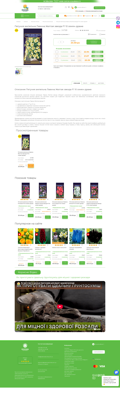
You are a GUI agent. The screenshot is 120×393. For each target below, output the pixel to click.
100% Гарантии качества (70, 368)
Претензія (67, 376)
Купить (30, 215)
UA (99, 15)
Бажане (103, 34)
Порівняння (93, 34)
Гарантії (85, 83)
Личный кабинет (99, 344)
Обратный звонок (99, 7)
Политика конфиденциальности (72, 369)
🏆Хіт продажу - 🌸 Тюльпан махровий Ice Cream (88, 11)
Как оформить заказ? (70, 374)
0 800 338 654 (44, 9)
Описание (77, 83)
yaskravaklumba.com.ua (21, 375)
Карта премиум (68, 354)
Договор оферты (69, 371)
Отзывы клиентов (69, 366)
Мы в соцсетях (68, 372)
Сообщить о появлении (31, 166)
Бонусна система (68, 353)
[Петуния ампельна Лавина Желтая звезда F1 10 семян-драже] (33, 46)
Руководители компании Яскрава (73, 358)
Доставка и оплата (69, 363)
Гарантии (66, 364)
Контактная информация (44, 6)
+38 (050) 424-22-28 (43, 349)
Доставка (101, 83)
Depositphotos (41, 378)
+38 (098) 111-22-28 (42, 347)
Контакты (66, 348)
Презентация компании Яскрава (72, 356)
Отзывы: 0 (93, 83)
